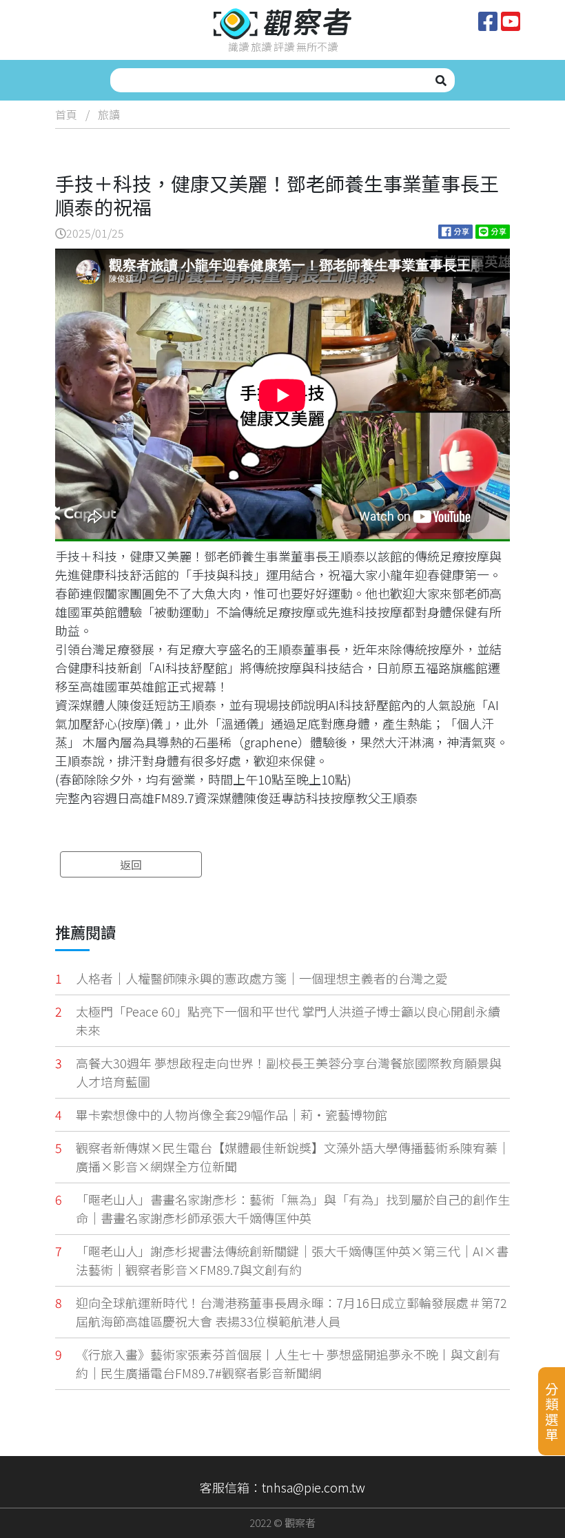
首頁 (66, 114)
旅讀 (109, 114)
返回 (131, 864)
